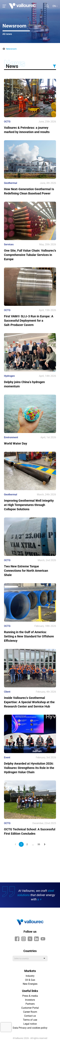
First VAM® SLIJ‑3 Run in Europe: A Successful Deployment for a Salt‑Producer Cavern (28, 320)
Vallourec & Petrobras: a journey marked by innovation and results (27, 130)
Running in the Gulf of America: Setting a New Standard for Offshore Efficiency (29, 636)
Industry (30, 975)
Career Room (30, 1011)
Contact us (30, 1015)
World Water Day (15, 443)
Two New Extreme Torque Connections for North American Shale (26, 570)
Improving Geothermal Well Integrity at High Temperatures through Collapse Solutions (29, 505)
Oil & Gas (30, 979)
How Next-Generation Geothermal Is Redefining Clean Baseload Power (29, 191)
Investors (30, 999)
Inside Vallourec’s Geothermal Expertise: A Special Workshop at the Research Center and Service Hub (29, 702)
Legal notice (30, 1023)
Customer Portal (30, 1007)
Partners (30, 1003)
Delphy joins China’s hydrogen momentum (24, 384)
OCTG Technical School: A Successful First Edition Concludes (29, 831)
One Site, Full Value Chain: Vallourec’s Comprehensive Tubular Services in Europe (30, 255)
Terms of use (30, 1019)
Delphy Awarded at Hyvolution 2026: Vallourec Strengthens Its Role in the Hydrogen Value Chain (29, 768)
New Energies (30, 983)
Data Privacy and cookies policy (30, 1027)
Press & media (30, 995)
